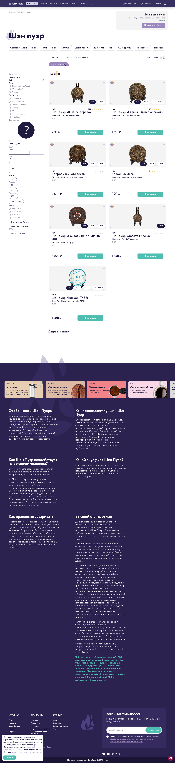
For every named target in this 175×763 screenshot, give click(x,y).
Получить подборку (153, 25)
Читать (53, 4)
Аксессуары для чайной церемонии (94, 674)
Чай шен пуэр (82, 657)
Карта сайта (58, 729)
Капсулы (65, 48)
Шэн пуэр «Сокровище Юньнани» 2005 (76, 237)
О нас (11, 720)
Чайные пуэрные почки (99, 671)
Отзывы (43, 4)
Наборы (158, 48)
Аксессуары (143, 48)
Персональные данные (40, 729)
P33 (113, 171)
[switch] (10, 229)
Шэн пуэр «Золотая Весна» (131, 236)
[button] (32, 3)
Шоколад (99, 48)
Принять (9, 757)
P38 (54, 233)
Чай (111, 48)
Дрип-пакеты (82, 48)
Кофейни (12, 732)
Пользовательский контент (39, 733)
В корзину (90, 132)
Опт (73, 4)
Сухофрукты (125, 48)
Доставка (57, 723)
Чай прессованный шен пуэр (98, 658)
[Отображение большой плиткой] (164, 57)
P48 (54, 295)
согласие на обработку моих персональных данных (132, 740)
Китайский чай (98, 680)
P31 (53, 109)
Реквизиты (35, 723)
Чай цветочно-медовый (89, 668)
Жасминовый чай (96, 677)
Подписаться (153, 730)
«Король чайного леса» (68, 174)
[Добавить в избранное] (103, 83)
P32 (113, 109)
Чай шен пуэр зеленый (104, 657)
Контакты (83, 4)
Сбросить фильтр (18, 233)
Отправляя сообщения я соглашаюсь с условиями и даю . (135, 739)
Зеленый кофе (48, 48)
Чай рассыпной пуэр (93, 663)
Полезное (35, 726)
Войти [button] (158, 4)
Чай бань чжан (112, 665)
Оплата (56, 720)
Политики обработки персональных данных (135, 737)
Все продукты (15, 77)
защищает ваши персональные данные (26, 752)
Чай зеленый (110, 660)
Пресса (12, 729)
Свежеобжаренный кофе (23, 48)
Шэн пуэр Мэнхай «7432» (70, 298)
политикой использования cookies (19, 748)
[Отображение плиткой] (160, 57)
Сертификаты (14, 726)
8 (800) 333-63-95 (128, 4)
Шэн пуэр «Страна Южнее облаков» (137, 112)
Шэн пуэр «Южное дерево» (72, 112)
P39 (113, 233)
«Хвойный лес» (123, 174)
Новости (12, 723)
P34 (54, 171)
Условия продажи (60, 726)
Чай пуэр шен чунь (93, 665)
